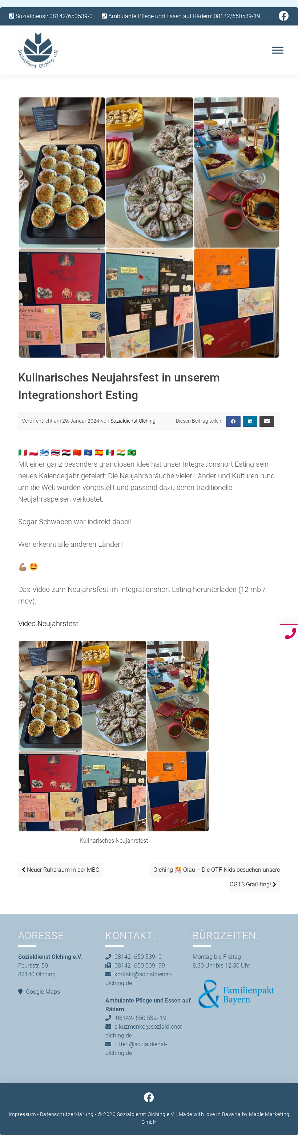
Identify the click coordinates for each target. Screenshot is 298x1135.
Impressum (22, 1114)
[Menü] (277, 50)
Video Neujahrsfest (48, 623)
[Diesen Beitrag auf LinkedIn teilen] (250, 421)
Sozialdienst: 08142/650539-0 (53, 16)
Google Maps (43, 991)
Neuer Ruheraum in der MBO (62, 869)
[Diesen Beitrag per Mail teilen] (266, 421)
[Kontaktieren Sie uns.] (291, 633)
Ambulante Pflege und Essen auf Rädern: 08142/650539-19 (183, 16)
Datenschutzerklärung (67, 1114)
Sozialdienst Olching (133, 421)
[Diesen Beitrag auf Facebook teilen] (233, 421)
